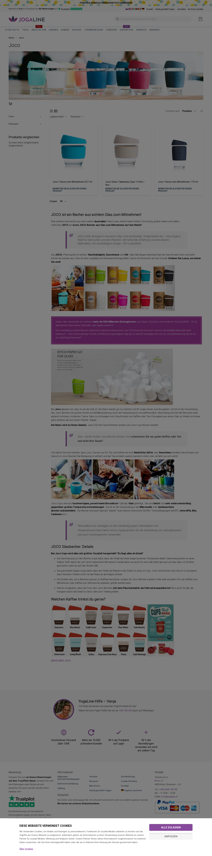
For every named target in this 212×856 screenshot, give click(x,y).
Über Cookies (26, 849)
